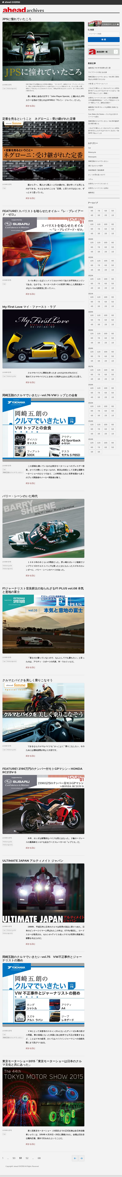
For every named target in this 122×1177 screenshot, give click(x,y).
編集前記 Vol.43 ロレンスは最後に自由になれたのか (103, 108)
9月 (113, 224)
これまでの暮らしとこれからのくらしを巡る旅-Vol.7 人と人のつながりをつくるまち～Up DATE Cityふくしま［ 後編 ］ (103, 90)
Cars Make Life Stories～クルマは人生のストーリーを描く (103, 115)
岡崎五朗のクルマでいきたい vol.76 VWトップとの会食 (39, 395)
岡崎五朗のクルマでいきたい (13, 472)
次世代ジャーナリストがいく (98, 184)
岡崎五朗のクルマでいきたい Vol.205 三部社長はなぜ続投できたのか (103, 78)
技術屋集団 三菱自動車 (96, 170)
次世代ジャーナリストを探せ (98, 188)
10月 (105, 224)
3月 (99, 215)
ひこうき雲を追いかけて (96, 175)
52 (27, 1158)
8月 (92, 211)
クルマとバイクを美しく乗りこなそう (27, 680)
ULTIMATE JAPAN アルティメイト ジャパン (32, 860)
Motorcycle (11, 376)
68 (39, 1158)
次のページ (81, 1158)
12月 (92, 224)
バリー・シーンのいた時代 (20, 496)
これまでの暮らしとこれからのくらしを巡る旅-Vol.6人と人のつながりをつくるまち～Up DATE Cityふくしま (103, 130)
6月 (106, 211)
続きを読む (30, 106)
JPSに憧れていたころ (17, 19)
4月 (92, 215)
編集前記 (91, 192)
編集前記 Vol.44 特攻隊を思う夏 (99, 68)
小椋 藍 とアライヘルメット (98, 84)
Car (4, 88)
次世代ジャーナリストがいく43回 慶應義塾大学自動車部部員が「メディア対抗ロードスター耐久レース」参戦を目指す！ (103, 100)
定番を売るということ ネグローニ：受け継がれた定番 (39, 118)
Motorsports (11, 88)
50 (14, 1158)
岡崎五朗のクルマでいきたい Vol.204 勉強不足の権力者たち (103, 122)
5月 (113, 211)
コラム (90, 179)
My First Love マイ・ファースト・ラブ (29, 307)
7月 (99, 211)
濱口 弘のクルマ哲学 (95, 166)
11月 (98, 224)
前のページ (75, 1158)
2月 (106, 215)
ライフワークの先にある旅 (97, 72)
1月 (113, 215)
